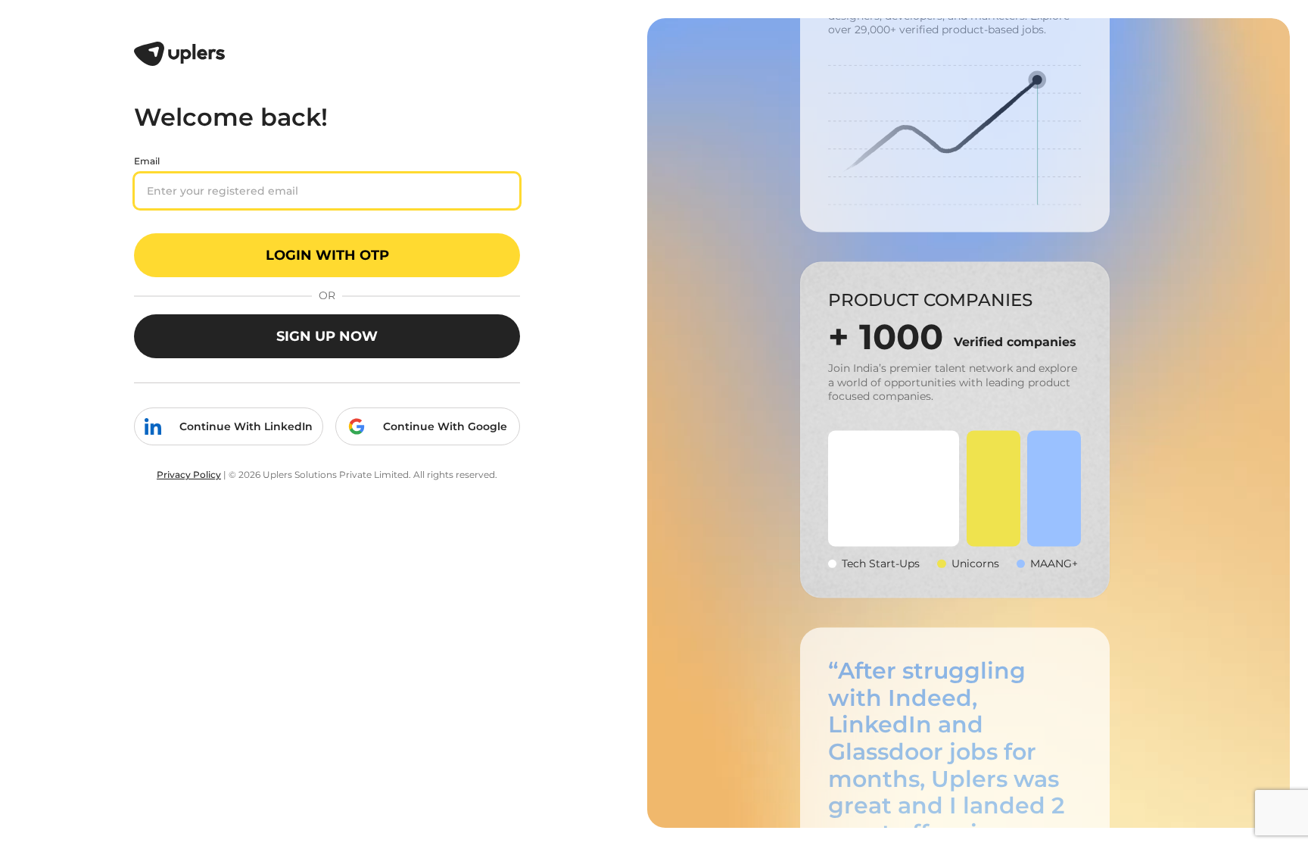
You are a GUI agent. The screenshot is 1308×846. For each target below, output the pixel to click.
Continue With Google (445, 426)
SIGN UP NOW (327, 336)
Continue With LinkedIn (246, 426)
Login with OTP (327, 255)
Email (147, 161)
